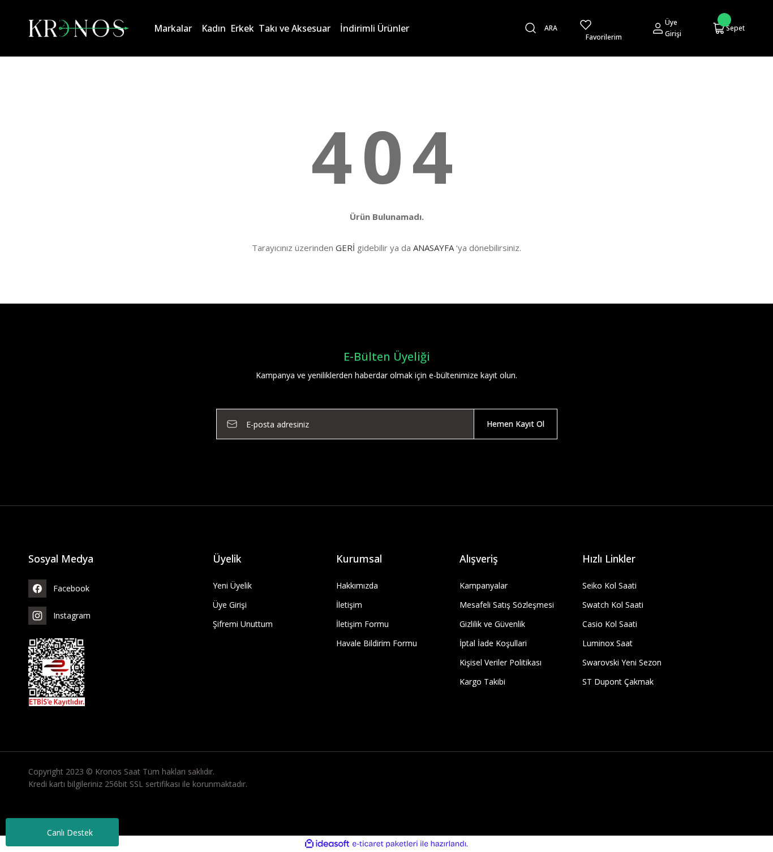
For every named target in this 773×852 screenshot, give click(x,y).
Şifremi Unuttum (243, 624)
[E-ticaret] (385, 844)
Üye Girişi (230, 604)
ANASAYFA (433, 247)
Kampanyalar (483, 585)
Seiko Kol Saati (609, 585)
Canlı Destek (70, 832)
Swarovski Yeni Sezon (622, 662)
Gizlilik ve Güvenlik (492, 624)
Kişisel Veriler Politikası (500, 662)
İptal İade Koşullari (493, 643)
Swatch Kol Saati (612, 604)
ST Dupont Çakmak (618, 681)
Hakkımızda (357, 585)
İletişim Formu (362, 624)
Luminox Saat (607, 643)
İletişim (349, 604)
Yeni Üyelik (232, 585)
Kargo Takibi (482, 681)
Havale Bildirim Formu (376, 643)
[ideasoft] (327, 843)
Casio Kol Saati (609, 624)
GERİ (345, 247)
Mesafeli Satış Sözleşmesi (506, 604)
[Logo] (78, 27)
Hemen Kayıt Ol (515, 423)
